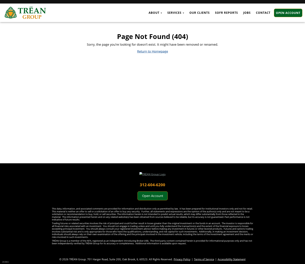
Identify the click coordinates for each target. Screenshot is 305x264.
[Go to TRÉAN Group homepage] (152, 175)
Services (174, 13)
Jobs (247, 13)
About (154, 13)
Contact (263, 13)
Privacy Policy (182, 259)
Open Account (288, 13)
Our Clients (199, 13)
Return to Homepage (152, 51)
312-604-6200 (152, 184)
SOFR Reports (226, 13)
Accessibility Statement (232, 259)
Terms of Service (204, 259)
